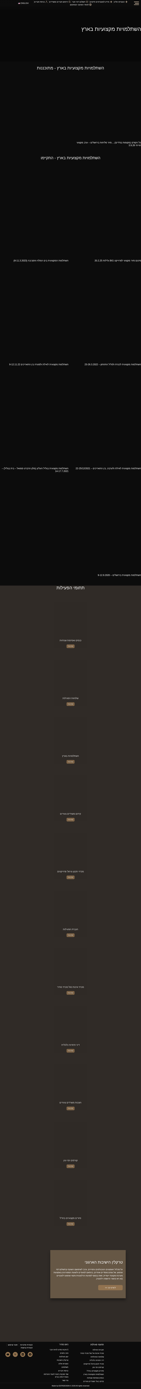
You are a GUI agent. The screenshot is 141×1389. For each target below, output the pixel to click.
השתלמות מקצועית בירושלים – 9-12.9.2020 (119, 575)
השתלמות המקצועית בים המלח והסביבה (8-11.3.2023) (40, 260)
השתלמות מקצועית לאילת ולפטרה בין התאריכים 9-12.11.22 (38, 364)
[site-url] (10, 7)
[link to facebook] (30, 1354)
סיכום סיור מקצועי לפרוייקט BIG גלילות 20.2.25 (118, 260)
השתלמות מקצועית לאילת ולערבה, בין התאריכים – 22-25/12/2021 (108, 468)
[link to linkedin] (22, 1354)
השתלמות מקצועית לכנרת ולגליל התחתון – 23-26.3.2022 (113, 364)
